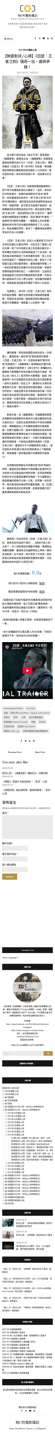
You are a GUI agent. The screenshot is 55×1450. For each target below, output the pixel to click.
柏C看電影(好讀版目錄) (14, 1197)
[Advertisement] (27, 912)
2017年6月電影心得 (15, 1163)
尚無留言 (34, 72)
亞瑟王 (7, 717)
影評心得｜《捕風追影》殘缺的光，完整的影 (25, 773)
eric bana (30, 708)
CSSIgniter (41, 1428)
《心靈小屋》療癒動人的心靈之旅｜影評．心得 (30, 1138)
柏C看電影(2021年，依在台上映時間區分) (22, 1185)
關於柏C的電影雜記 (28, 1407)
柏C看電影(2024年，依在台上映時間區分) (22, 1194)
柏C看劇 (8, 1103)
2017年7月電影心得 (15, 1166)
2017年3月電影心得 (15, 1128)
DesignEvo (31, 1045)
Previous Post (15, 752)
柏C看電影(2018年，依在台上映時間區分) (22, 1175)
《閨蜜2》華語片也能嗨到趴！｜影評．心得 (24, 781)
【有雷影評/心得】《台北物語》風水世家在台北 (30, 1144)
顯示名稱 (7, 843)
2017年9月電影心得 (15, 1172)
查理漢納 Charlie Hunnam (16, 722)
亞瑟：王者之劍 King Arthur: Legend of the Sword (26, 713)
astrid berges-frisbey (13, 708)
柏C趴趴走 (9, 1203)
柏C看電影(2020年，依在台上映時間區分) (22, 1181)
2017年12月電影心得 (16, 1119)
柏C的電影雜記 (36, 717)
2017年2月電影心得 (15, 1125)
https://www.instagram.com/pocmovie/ (27, 1030)
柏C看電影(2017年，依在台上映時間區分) (22, 1110)
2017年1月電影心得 (15, 1122)
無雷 (33, 722)
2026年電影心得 (11, 1094)
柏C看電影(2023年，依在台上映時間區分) (22, 1191)
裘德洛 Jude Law (11, 731)
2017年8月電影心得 (15, 1169)
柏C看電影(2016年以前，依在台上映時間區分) (24, 1107)
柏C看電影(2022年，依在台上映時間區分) (22, 1188)
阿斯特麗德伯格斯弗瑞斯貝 (35, 731)
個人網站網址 (9, 864)
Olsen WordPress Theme (21, 1428)
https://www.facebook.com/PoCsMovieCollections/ (27, 1024)
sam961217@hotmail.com (27, 1036)
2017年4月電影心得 (15, 1132)
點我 (42, 583)
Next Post (40, 752)
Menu (9, 39)
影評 (15, 717)
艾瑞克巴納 (9, 726)
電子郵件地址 (10, 854)
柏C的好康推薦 (11, 1100)
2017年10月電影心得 (16, 1113)
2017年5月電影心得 (27, 50)
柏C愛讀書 (9, 1097)
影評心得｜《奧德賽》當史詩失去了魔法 (34, 1235)
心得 (23, 717)
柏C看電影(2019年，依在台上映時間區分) (22, 1178)
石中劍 (42, 722)
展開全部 (6, 1088)
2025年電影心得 (11, 1091)
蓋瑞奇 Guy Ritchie (26, 726)
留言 (5, 813)
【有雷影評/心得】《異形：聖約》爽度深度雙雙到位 (32, 1156)
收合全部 (15, 1088)
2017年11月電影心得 (16, 1116)
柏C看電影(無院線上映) (14, 1200)
